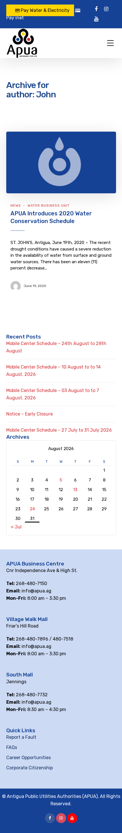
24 (32, 508)
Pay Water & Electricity (45, 10)
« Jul (16, 527)
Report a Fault (21, 737)
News (15, 205)
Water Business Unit (49, 205)
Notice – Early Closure (29, 414)
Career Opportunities (28, 757)
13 (75, 489)
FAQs (11, 747)
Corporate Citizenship (29, 767)
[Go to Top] (110, 820)
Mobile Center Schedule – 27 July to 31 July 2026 (59, 430)
